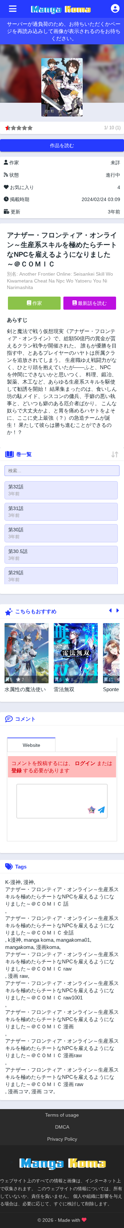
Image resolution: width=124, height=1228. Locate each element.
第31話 (15, 508)
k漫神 (14, 940)
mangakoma (19, 947)
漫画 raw (18, 976)
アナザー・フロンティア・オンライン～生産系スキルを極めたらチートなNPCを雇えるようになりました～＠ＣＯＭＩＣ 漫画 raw (62, 1077)
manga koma (38, 940)
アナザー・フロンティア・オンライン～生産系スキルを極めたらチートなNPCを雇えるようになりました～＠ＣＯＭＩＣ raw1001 (62, 990)
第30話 (15, 529)
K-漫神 (13, 882)
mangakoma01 (73, 940)
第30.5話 (18, 551)
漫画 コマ (42, 1091)
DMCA (62, 1127)
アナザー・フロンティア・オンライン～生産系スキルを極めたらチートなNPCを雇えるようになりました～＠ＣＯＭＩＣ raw (62, 961)
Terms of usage (62, 1115)
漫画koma (47, 947)
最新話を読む (91, 303)
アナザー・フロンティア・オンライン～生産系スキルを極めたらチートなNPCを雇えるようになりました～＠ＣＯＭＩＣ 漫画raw (62, 1048)
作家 (36, 303)
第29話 (15, 572)
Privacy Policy (62, 1139)
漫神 (28, 882)
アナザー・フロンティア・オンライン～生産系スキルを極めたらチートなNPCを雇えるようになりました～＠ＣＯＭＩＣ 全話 (62, 925)
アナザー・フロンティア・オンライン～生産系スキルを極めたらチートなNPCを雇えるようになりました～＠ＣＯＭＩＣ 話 (62, 896)
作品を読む (62, 145)
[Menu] (12, 9)
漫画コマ (18, 1091)
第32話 (15, 486)
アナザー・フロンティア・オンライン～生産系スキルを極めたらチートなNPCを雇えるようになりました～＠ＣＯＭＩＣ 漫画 (62, 1019)
